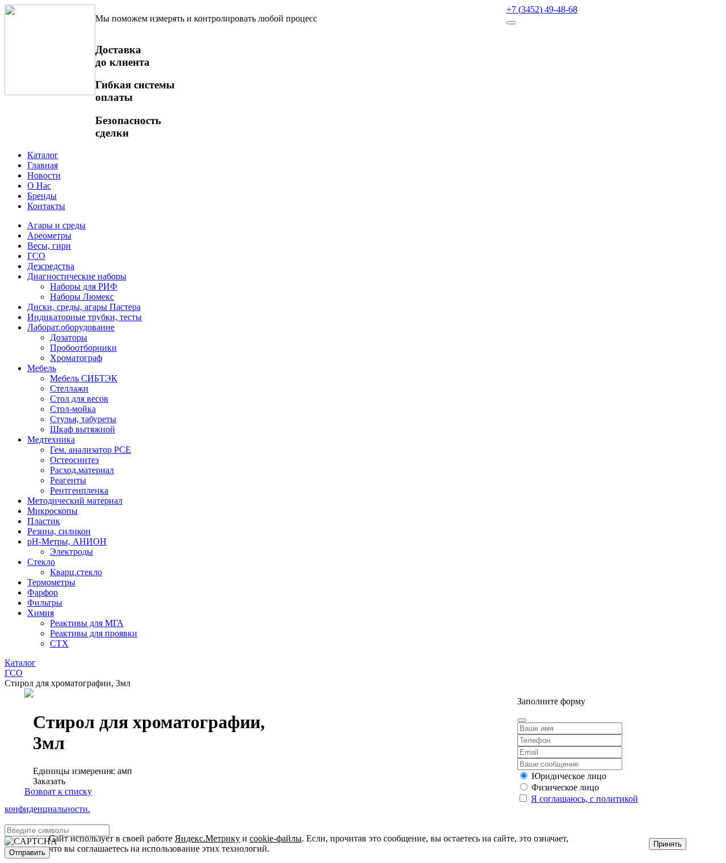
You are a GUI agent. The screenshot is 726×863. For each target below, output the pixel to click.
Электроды (71, 551)
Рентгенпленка (79, 490)
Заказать (49, 781)
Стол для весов (79, 398)
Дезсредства (50, 266)
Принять (667, 844)
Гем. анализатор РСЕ (90, 449)
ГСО (36, 256)
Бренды (42, 196)
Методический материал (75, 500)
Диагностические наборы (76, 276)
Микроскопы (52, 511)
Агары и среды (56, 225)
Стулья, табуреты (83, 419)
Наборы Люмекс (82, 296)
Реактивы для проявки (93, 633)
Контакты (46, 206)
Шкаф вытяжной (82, 429)
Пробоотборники (83, 347)
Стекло (41, 562)
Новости (44, 175)
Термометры (51, 582)
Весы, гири (49, 245)
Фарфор (42, 592)
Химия (40, 613)
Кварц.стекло (76, 572)
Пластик (43, 521)
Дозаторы (68, 337)
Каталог (42, 155)
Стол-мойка (73, 409)
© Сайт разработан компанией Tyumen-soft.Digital (613, 682)
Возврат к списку (58, 791)
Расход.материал (82, 470)
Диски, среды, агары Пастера (84, 307)
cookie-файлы (276, 838)
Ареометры (49, 235)
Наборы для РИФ (83, 286)
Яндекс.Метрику (207, 838)
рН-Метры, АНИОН (67, 541)
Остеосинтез (74, 460)
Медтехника (51, 439)
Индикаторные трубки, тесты (84, 317)
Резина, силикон (59, 531)
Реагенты (68, 480)
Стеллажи (69, 388)
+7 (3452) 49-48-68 (541, 9)
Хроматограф (76, 358)
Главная (42, 165)
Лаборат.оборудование (71, 327)
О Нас (39, 185)
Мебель (41, 368)
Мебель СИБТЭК (83, 378)
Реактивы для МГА (87, 623)
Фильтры (44, 602)
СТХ (59, 643)
